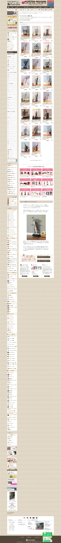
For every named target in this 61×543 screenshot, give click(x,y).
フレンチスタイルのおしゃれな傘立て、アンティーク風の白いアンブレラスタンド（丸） (47, 137)
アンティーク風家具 (38, 9)
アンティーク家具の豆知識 (10, 512)
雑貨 (43, 9)
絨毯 (47, 9)
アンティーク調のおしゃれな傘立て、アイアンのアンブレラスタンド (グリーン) (47, 38)
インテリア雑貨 (11, 528)
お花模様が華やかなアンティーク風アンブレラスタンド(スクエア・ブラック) (36, 38)
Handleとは (29, 522)
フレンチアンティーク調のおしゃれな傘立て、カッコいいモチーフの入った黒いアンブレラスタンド (36, 54)
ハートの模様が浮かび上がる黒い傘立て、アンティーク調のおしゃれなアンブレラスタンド (47, 71)
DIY (9, 529)
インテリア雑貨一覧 (11, 370)
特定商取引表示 (29, 537)
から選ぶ (11, 165)
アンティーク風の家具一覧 (12, 272)
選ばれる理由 (30, 523)
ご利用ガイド (46, 7)
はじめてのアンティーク (28, 7)
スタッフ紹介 (30, 528)
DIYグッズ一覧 (10, 413)
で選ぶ (12, 173)
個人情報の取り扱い (37, 537)
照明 (32, 9)
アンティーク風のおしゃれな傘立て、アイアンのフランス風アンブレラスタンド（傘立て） (25, 121)
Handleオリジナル (13, 204)
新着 (12, 7)
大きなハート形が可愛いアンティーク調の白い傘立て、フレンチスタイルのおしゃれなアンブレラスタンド (25, 104)
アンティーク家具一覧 (11, 238)
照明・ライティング (12, 527)
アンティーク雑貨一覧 (11, 334)
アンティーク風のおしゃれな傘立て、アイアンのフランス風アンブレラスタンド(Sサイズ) (25, 38)
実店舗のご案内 (46, 521)
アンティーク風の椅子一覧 (12, 293)
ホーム (8, 7)
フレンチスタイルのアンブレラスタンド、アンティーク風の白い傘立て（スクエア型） (47, 87)
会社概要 (40, 7)
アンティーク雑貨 (26, 9)
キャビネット (12, 524)
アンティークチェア (12, 9)
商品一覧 (10, 208)
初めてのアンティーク (31, 524)
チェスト (11, 523)
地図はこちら (12, 508)
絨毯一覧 (9, 303)
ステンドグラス (11, 525)
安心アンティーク (18, 7)
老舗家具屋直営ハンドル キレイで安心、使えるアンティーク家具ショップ (14, 3)
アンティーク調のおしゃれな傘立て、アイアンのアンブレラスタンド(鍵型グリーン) (47, 54)
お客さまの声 (20, 522)
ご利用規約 (22, 537)
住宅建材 (51, 9)
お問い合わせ (51, 7)
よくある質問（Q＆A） (22, 524)
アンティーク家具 (19, 9)
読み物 (35, 7)
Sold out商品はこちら (10, 513)
